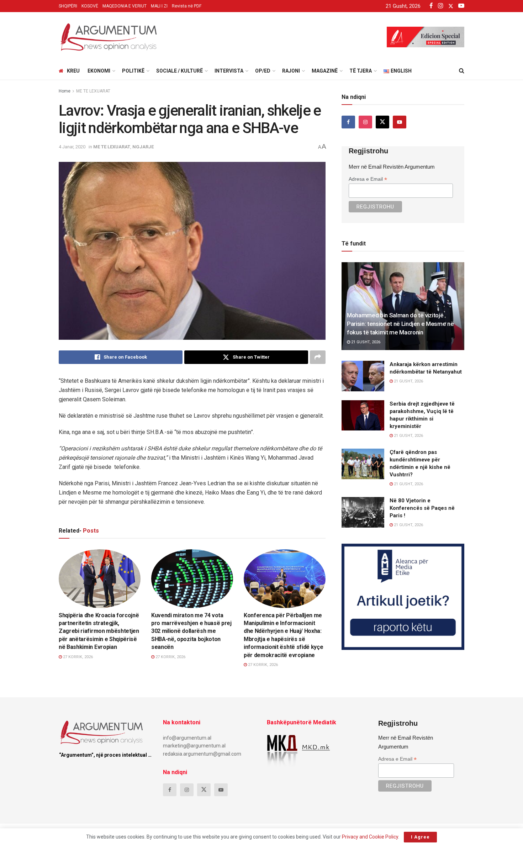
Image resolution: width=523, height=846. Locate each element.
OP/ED (262, 71)
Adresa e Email (368, 179)
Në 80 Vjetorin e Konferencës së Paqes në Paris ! (422, 508)
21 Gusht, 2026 (365, 342)
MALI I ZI (159, 6)
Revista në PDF (186, 6)
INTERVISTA (229, 71)
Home (64, 91)
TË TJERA (360, 71)
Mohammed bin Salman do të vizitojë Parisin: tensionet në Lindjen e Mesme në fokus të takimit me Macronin (400, 324)
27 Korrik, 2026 (77, 657)
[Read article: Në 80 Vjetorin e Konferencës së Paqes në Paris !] (363, 512)
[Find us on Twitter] (382, 122)
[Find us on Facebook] (348, 122)
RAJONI (291, 71)
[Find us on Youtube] (399, 122)
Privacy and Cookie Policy (370, 837)
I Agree (420, 837)
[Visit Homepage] (108, 37)
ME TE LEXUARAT (93, 91)
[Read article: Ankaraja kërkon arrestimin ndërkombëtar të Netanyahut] (363, 376)
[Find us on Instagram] (365, 122)
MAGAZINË (325, 71)
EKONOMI (99, 71)
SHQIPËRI (68, 6)
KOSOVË (89, 6)
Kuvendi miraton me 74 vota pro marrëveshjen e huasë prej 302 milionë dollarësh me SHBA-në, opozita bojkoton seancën (191, 631)
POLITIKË (133, 71)
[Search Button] (461, 71)
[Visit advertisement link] (403, 597)
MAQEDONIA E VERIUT (124, 6)
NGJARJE (143, 146)
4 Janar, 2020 (72, 146)
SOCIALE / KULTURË (179, 71)
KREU (73, 71)
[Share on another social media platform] (318, 357)
